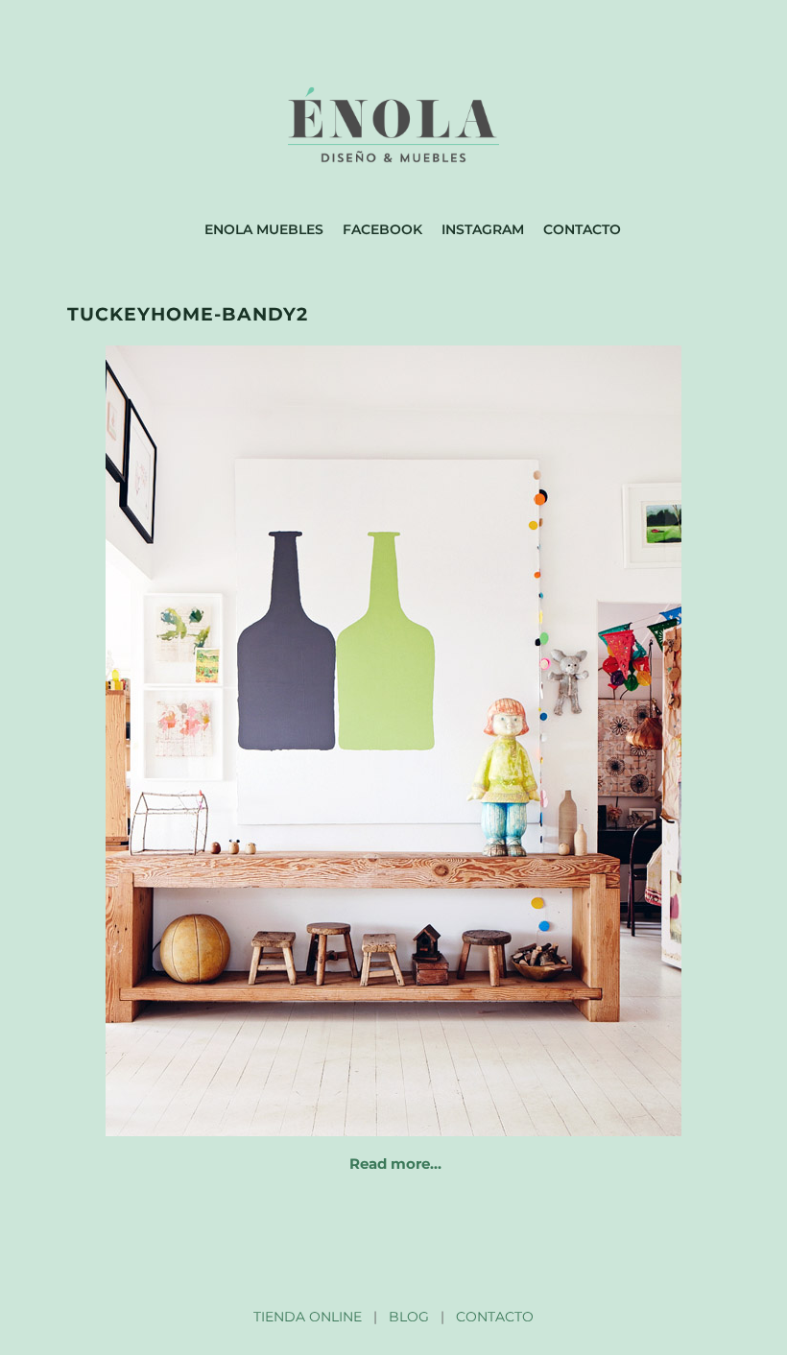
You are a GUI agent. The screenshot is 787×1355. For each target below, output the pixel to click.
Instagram (482, 229)
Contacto (582, 229)
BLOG (409, 1316)
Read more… (395, 1163)
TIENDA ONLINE (307, 1316)
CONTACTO (495, 1316)
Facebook (382, 229)
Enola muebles (263, 229)
